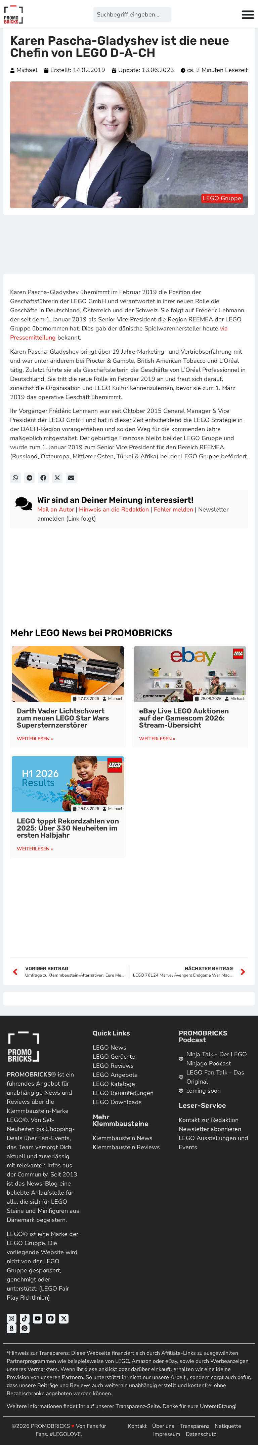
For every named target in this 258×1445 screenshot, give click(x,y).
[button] (15, 477)
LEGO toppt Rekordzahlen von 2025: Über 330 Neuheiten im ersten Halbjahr (68, 828)
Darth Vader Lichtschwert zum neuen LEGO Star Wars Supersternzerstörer (63, 718)
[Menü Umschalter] (248, 14)
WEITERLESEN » (35, 739)
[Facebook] (50, 1319)
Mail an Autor (55, 509)
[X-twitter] (64, 1319)
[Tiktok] (25, 1319)
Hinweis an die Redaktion (114, 509)
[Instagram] (11, 1319)
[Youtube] (38, 1319)
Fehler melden (173, 509)
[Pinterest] (25, 1328)
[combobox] (132, 14)
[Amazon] (11, 1328)
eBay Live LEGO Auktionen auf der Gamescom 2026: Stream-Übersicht (184, 718)
